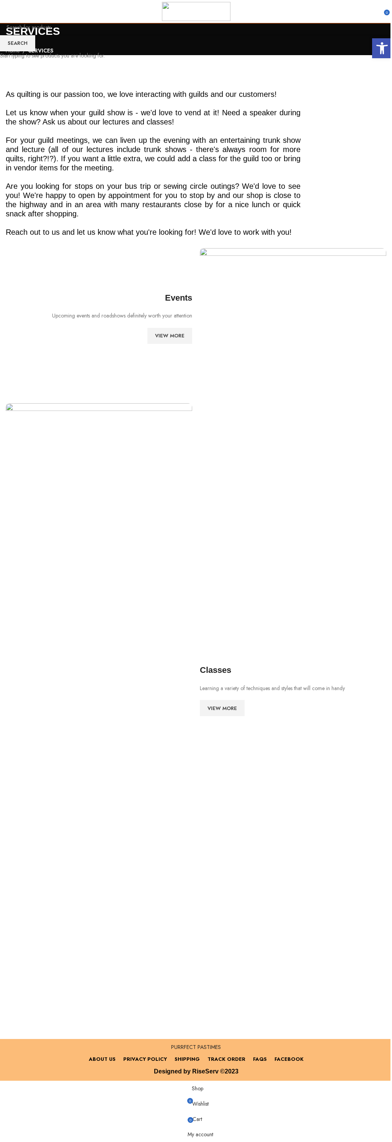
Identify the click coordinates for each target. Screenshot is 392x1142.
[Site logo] (196, 11)
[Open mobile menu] (9, 11)
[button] (382, 48)
